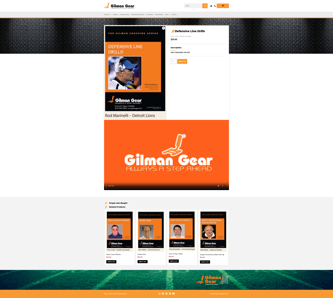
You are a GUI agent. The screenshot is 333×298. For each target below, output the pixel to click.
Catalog (115, 14)
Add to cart (182, 61)
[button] (163, 28)
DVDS (176, 36)
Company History (124, 14)
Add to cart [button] (111, 262)
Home (172, 36)
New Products (159, 14)
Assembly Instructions (137, 14)
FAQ (166, 14)
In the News (149, 14)
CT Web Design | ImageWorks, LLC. (219, 294)
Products (106, 14)
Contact (173, 14)
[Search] (205, 5)
